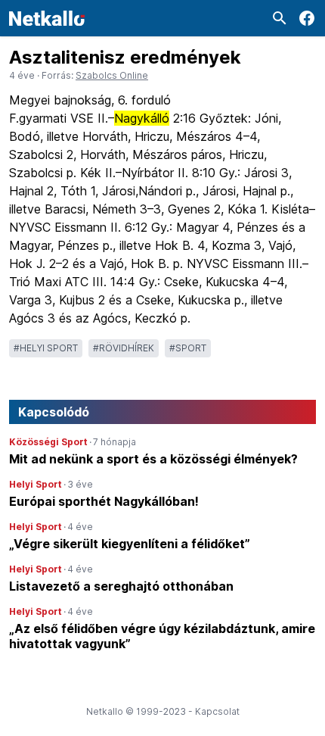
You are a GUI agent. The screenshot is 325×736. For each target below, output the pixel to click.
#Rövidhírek (123, 348)
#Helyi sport (46, 348)
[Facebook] (307, 18)
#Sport (187, 348)
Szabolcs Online (112, 75)
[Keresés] (280, 18)
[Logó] (47, 18)
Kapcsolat (217, 711)
